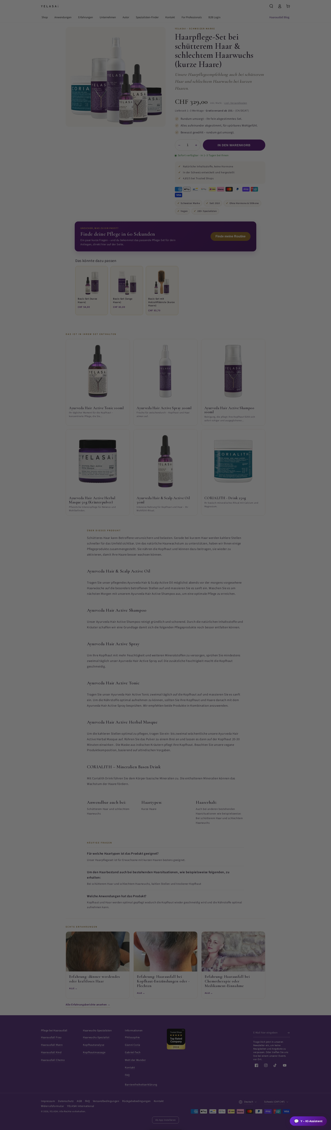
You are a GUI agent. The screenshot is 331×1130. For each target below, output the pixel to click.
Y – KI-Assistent (308, 1121)
